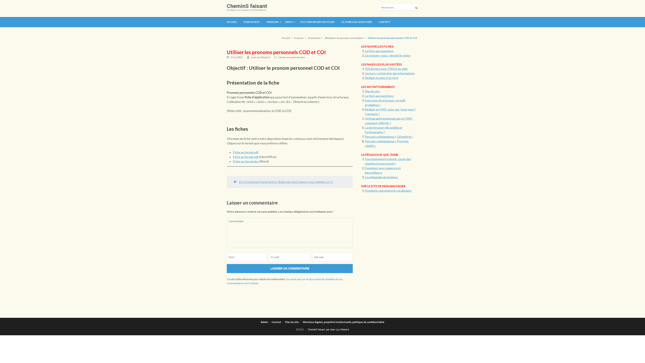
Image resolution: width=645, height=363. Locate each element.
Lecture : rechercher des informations (390, 73)
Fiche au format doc (246, 161)
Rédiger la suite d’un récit (381, 78)
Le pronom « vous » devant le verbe (387, 55)
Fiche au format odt (246, 157)
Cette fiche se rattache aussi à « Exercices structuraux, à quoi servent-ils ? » (286, 182)
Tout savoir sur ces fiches (317, 22)
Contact (385, 22)
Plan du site (252, 22)
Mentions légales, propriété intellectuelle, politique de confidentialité (343, 322)
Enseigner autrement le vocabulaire (388, 190)
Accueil (232, 22)
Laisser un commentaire (291, 57)
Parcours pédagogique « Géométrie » (389, 136)
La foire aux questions (356, 22)
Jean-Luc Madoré (260, 57)
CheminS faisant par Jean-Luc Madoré (328, 329)
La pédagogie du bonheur (381, 177)
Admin (264, 322)
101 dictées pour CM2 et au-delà (386, 69)
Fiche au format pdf (246, 152)
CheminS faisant (247, 6)
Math (289, 22)
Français (272, 22)
